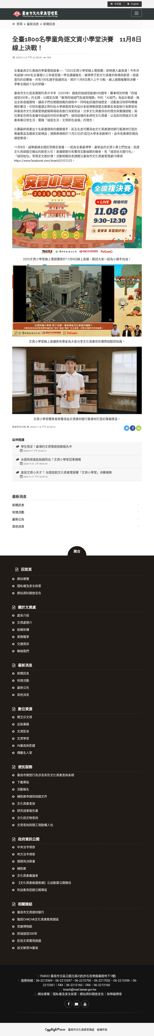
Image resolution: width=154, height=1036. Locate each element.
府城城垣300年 (26, 933)
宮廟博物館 (24, 926)
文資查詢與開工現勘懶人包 (34, 825)
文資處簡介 (24, 622)
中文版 (117, 4)
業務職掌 (22, 637)
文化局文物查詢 (27, 818)
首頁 (20, 24)
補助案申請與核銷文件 (31, 796)
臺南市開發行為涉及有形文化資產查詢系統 (45, 775)
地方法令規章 (25, 854)
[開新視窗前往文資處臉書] (68, 1004)
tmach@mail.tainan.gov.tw (79, 989)
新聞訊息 (49, 24)
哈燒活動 (18, 512)
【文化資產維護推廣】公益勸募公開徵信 (43, 883)
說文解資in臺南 (27, 948)
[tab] (77, 448)
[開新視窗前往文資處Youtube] (85, 1004)
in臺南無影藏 (25, 745)
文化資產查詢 (25, 803)
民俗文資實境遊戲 (28, 941)
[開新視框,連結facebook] (132, 428)
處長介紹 (22, 615)
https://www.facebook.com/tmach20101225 (43, 160)
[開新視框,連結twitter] (126, 428)
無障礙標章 (114, 994)
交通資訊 (22, 644)
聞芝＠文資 (24, 717)
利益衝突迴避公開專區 (31, 890)
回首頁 (26, 569)
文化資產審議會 (27, 875)
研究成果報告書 (27, 811)
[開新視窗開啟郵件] (76, 1004)
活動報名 (22, 789)
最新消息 (33, 24)
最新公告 (18, 519)
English (135, 4)
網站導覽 (22, 579)
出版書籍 (22, 724)
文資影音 (22, 731)
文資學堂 (22, 738)
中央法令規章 (25, 847)
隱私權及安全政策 (28, 586)
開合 (77, 551)
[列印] (138, 428)
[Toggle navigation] (136, 13)
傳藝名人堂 (24, 753)
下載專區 (22, 782)
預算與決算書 (25, 861)
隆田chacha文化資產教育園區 (37, 919)
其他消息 (18, 526)
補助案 (21, 868)
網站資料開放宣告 (28, 593)
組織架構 (22, 630)
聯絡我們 (22, 651)
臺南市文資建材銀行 (30, 912)
